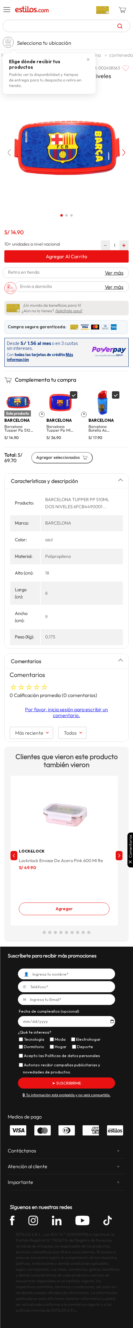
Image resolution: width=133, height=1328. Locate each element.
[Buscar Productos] (120, 26)
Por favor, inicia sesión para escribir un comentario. (66, 712)
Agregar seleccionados (58, 457)
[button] (7, 10)
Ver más (114, 273)
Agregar (64, 908)
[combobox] (67, 26)
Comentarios (130, 846)
